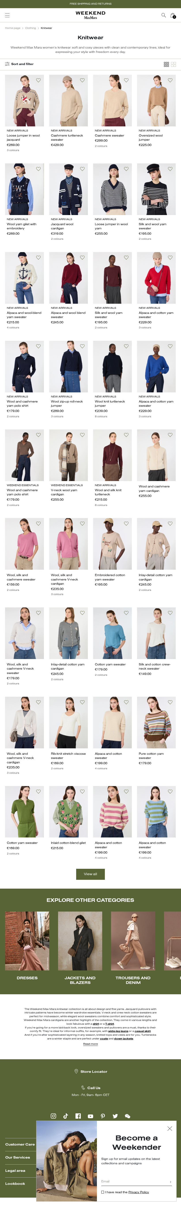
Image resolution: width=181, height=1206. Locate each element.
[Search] (164, 15)
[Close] (170, 1129)
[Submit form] (170, 1182)
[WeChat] (127, 1116)
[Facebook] (78, 1116)
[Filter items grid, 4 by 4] (166, 64)
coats (104, 1039)
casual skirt (143, 1031)
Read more (90, 1044)
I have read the (127, 1192)
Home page (12, 28)
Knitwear (46, 28)
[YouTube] (90, 1116)
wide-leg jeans (118, 1031)
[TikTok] (65, 1116)
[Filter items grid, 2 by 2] (173, 64)
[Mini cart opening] (178, 15)
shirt (96, 1024)
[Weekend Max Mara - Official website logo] (90, 15)
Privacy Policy (138, 1192)
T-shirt (109, 1024)
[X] (115, 1116)
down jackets (123, 1039)
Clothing (30, 28)
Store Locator (94, 1071)
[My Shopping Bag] (172, 15)
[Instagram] (53, 1116)
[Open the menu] (7, 15)
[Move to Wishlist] (38, 80)
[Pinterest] (103, 1116)
